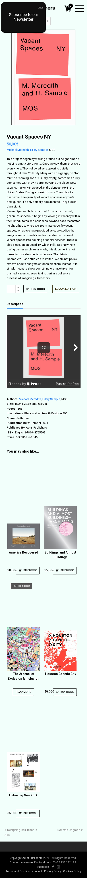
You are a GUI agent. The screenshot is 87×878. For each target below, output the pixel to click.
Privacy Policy (52, 871)
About (38, 871)
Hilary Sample (39, 149)
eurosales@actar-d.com (36, 862)
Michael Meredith (18, 149)
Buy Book (38, 289)
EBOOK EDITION (66, 288)
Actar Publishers (32, 858)
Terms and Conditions (19, 871)
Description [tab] (15, 304)
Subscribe (43, 866)
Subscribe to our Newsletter (23, 17)
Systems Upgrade (68, 830)
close (40, 7)
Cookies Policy (72, 871)
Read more (23, 691)
